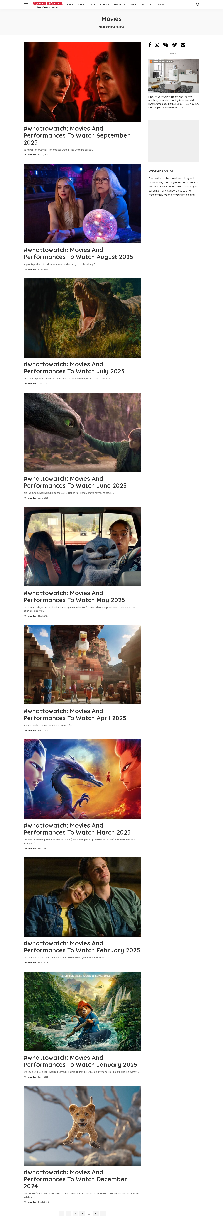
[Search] (197, 4)
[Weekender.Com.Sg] (48, 4)
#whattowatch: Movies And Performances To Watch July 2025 (74, 367)
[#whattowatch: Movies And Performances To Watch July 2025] (82, 318)
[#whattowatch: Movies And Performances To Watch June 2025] (82, 432)
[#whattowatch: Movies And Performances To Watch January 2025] (82, 1011)
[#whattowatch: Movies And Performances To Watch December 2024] (82, 1125)
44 (96, 1213)
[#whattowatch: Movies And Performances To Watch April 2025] (82, 664)
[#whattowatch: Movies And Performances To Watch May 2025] (82, 546)
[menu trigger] (28, 4)
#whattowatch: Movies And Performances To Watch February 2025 (82, 946)
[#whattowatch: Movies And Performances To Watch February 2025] (82, 897)
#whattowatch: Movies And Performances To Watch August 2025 (78, 253)
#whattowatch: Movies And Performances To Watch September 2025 (77, 135)
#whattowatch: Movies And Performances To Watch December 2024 (75, 1179)
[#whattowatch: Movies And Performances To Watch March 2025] (82, 779)
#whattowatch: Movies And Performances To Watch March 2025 (77, 828)
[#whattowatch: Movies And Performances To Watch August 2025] (82, 203)
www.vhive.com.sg (174, 107)
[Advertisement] (173, 141)
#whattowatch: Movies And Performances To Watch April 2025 (75, 714)
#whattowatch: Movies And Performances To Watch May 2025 (74, 596)
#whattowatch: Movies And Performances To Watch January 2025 (80, 1061)
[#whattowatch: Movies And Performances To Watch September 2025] (82, 82)
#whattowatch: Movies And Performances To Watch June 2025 (75, 482)
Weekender (30, 155)
